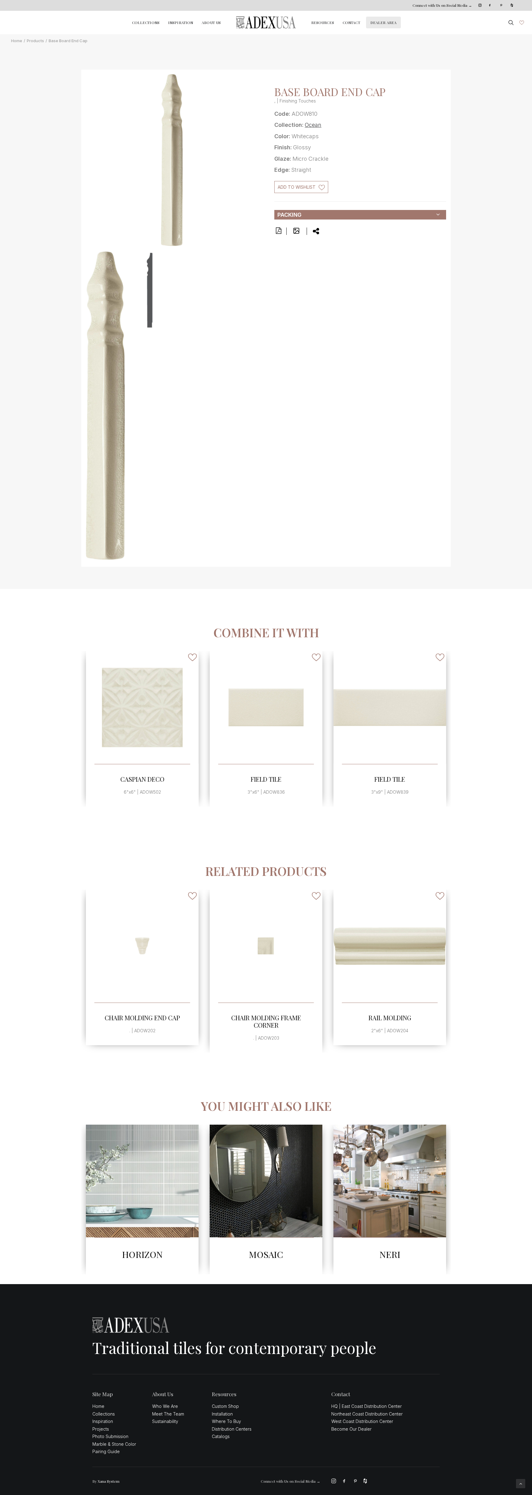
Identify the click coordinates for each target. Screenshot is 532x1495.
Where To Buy (226, 1421)
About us (211, 22)
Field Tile (266, 779)
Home (16, 40)
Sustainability (165, 1421)
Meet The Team (168, 1413)
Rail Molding (390, 1017)
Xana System (108, 1481)
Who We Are (165, 1406)
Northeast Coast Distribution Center (367, 1413)
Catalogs (221, 1436)
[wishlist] (521, 22)
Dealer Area (383, 22)
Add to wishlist (297, 187)
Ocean (313, 125)
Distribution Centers (232, 1429)
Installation (222, 1413)
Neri (266, 1254)
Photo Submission (110, 1436)
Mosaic (142, 1254)
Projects (100, 1429)
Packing (289, 215)
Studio (389, 1254)
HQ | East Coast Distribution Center (366, 1406)
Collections (145, 22)
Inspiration (180, 22)
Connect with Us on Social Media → (442, 5)
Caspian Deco (142, 779)
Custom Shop (225, 1406)
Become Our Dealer (351, 1429)
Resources (322, 22)
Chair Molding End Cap (142, 1017)
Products (35, 40)
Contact (351, 22)
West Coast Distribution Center (362, 1421)
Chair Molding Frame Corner (266, 1021)
